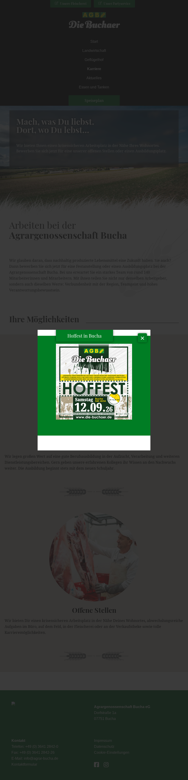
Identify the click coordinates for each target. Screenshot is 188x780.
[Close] (142, 337)
